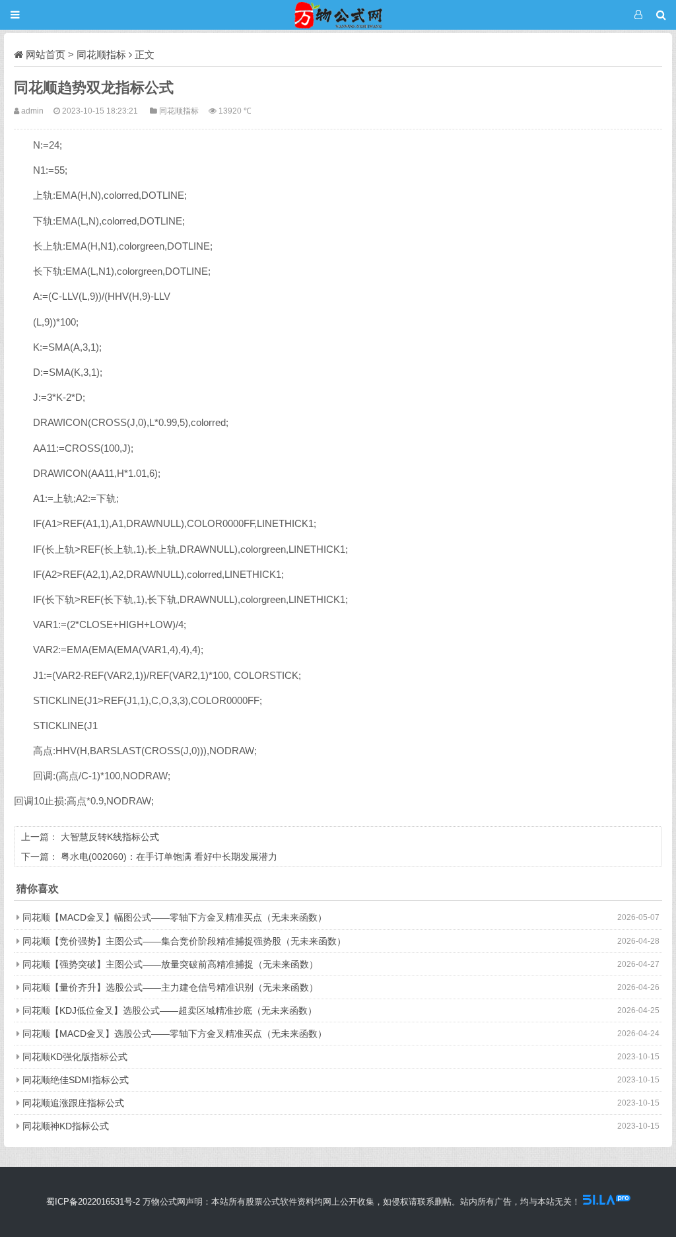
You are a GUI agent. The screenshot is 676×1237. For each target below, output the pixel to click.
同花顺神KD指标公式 (65, 1126)
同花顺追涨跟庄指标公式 (73, 1103)
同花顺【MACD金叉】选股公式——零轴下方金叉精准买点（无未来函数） (174, 1033)
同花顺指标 (101, 54)
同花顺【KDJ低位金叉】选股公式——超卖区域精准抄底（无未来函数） (169, 1010)
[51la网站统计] (606, 1202)
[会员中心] (638, 15)
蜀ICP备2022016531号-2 (93, 1202)
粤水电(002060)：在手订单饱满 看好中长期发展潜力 (169, 856)
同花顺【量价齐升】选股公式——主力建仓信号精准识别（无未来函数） (170, 987)
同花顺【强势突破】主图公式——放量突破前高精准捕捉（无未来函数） (170, 964)
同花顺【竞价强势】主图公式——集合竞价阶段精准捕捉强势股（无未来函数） (184, 941)
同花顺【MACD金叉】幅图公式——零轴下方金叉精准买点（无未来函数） (174, 917)
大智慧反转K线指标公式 (110, 836)
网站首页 (45, 54)
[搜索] (661, 15)
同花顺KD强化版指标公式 (74, 1056)
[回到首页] (338, 15)
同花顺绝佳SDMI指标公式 (75, 1080)
